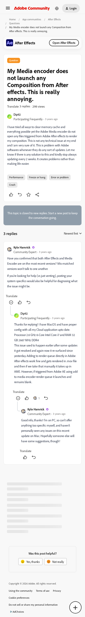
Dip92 (17, 114)
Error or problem (60, 177)
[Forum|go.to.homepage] (32, 8)
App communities (31, 19)
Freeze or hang (37, 177)
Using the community (20, 590)
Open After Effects (64, 43)
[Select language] (56, 8)
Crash (12, 184)
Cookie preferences (19, 597)
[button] (7, 9)
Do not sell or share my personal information (33, 604)
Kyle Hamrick (22, 247)
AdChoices (18, 611)
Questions (14, 23)
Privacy (57, 590)
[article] (42, 275)
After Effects (54, 19)
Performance (16, 177)
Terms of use (42, 590)
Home (12, 19)
